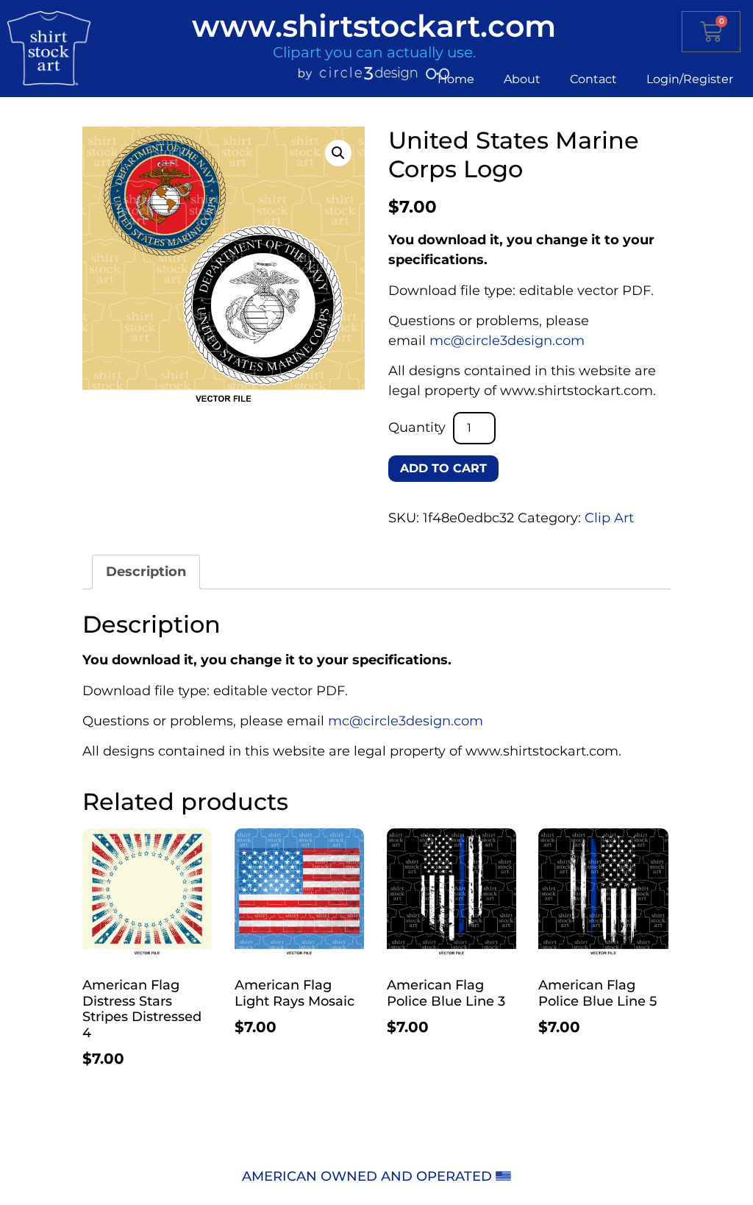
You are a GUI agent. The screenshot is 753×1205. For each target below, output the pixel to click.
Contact (593, 78)
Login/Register (689, 78)
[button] (338, 153)
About (522, 78)
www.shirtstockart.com (374, 25)
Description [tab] (146, 572)
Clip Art (609, 518)
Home (456, 78)
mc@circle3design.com (507, 341)
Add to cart (443, 468)
